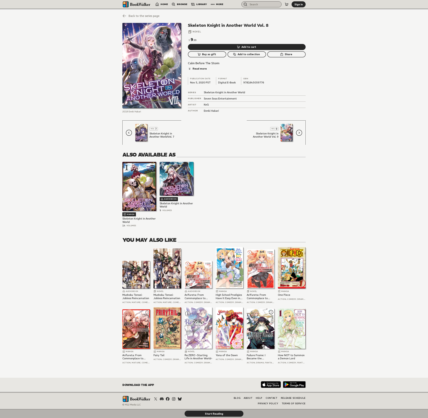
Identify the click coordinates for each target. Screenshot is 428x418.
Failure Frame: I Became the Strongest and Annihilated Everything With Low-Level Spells (260, 357)
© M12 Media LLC (131, 405)
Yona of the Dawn (227, 355)
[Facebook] (168, 399)
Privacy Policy (268, 403)
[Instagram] (174, 399)
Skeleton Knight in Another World (224, 92)
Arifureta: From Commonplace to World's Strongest (196, 296)
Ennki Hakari (211, 110)
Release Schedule (293, 398)
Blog (237, 398)
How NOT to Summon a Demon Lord (291, 357)
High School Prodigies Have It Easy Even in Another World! (229, 296)
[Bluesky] (180, 399)
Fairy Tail (158, 355)
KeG (206, 104)
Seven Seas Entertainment (220, 98)
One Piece (284, 294)
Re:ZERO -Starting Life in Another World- (198, 357)
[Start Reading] (151, 65)
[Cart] (286, 4)
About (248, 398)
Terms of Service (294, 403)
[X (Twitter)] (156, 399)
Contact (272, 398)
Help (259, 398)
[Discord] (162, 399)
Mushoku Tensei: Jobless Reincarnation (135, 296)
